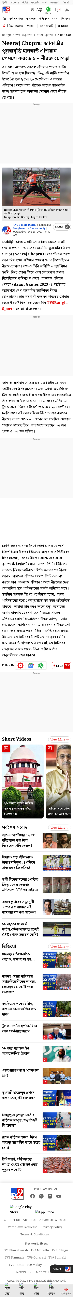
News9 (15, 3)
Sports (27, 35)
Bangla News (11, 35)
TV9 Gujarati (36, 1257)
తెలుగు (35, 3)
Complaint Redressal (23, 1227)
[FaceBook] (32, 1196)
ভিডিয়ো (9, 946)
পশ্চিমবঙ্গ (44, 18)
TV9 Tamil (16, 1265)
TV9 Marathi (40, 1250)
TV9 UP (57, 1265)
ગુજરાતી (54, 3)
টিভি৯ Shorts (14, 26)
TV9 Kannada (15, 1257)
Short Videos (16, 739)
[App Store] (47, 1213)
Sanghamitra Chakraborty (29, 228)
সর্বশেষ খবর (16, 18)
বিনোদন (65, 18)
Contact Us (12, 1220)
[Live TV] (56, 10)
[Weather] (33, 9)
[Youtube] (20, 665)
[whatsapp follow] (41, 665)
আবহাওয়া (63, 26)
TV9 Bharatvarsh (15, 1250)
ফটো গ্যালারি (46, 26)
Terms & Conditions (35, 1234)
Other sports (44, 35)
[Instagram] (50, 1196)
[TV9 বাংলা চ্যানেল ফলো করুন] (47, 10)
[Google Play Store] (22, 1210)
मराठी (44, 3)
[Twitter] (41, 1196)
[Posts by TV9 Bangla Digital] (6, 230)
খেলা (55, 18)
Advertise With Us (52, 1220)
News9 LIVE (24, 1272)
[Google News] (31, 665)
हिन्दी (4, 3)
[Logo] (6, 10)
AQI (39, 9)
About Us (29, 1220)
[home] (4, 18)
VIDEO (31, 26)
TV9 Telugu (60, 1250)
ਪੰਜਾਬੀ (66, 3)
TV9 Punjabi (57, 1257)
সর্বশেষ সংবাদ (14, 827)
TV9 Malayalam (37, 1265)
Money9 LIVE (45, 1272)
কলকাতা (31, 18)
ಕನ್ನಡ (25, 3)
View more (57, 739)
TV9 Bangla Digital (24, 225)
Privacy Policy (52, 1227)
